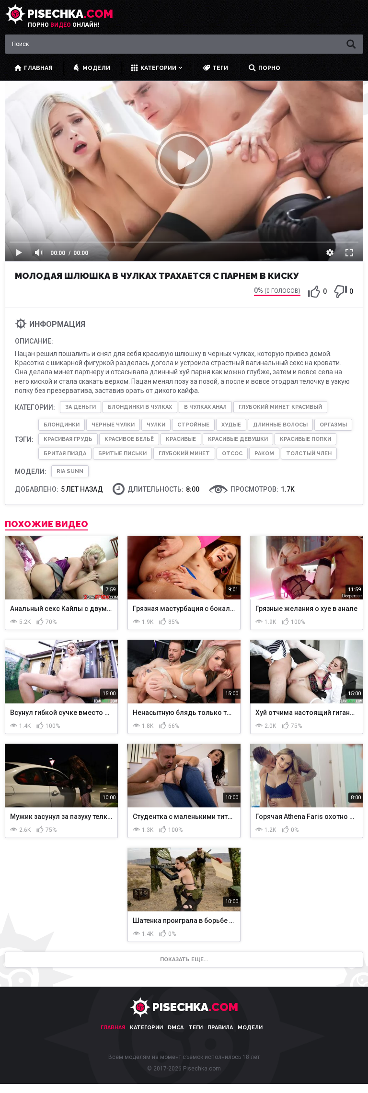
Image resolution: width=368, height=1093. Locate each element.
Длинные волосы (280, 425)
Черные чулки (113, 425)
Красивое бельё (129, 439)
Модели (250, 1027)
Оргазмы (333, 425)
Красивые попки (305, 439)
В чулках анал (205, 407)
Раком (264, 453)
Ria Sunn (70, 471)
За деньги (80, 407)
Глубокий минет (184, 453)
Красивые (181, 439)
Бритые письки (122, 453)
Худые (231, 425)
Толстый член (309, 453)
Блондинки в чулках (140, 407)
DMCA (176, 1027)
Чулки (156, 425)
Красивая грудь (68, 439)
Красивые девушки (238, 439)
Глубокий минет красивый (280, 407)
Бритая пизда (65, 453)
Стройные (193, 425)
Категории (146, 1027)
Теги (195, 1027)
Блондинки (62, 425)
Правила (220, 1027)
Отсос (232, 453)
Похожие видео (46, 524)
